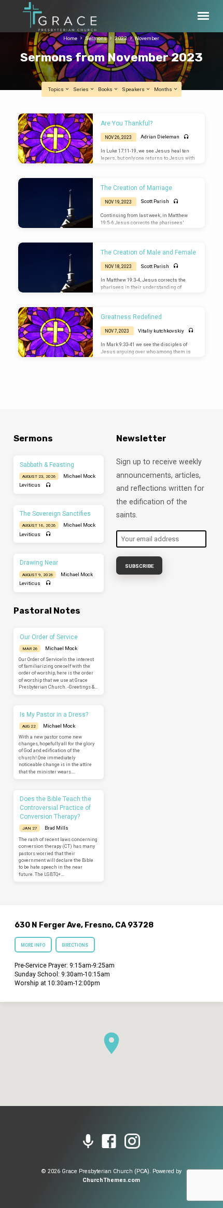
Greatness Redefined (131, 317)
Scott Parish (155, 201)
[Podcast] (88, 1141)
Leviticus (29, 485)
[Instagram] (132, 1142)
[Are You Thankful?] (55, 138)
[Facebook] (109, 1142)
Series (81, 89)
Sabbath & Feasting (47, 464)
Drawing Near (39, 562)
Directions (75, 945)
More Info (33, 945)
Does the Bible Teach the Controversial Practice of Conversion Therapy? (55, 807)
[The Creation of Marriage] (55, 203)
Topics (56, 89)
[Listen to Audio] (186, 137)
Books (106, 89)
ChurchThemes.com (111, 1180)
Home (70, 38)
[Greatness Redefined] (55, 332)
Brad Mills (56, 828)
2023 (121, 38)
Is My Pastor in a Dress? (54, 714)
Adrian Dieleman (160, 136)
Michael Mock (79, 476)
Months (163, 89)
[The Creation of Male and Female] (55, 268)
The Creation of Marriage (136, 188)
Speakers (134, 89)
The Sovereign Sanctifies (55, 513)
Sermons (96, 38)
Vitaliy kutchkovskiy (161, 331)
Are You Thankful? (126, 123)
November (147, 38)
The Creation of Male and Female (148, 252)
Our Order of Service (49, 637)
